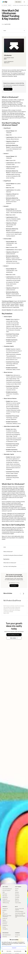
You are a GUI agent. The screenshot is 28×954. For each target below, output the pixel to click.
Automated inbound (7, 888)
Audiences (5, 918)
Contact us (17, 934)
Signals (4, 920)
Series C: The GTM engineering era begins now (20, 916)
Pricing (4, 927)
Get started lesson (7, 934)
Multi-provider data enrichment (7, 916)
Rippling (17, 899)
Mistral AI (17, 901)
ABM (4, 892)
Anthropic (17, 895)
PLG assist (5, 894)
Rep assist (5, 895)
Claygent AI (5, 908)
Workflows (5, 922)
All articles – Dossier (6, 5)
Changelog (5, 928)
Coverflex (17, 897)
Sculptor (4, 910)
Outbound (5, 899)
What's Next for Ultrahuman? (9, 562)
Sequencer (5, 913)
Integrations (5, 925)
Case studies (18, 902)
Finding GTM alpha (19, 911)
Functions (5, 923)
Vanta (16, 890)
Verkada (17, 892)
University (5, 936)
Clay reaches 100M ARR (20, 913)
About (16, 936)
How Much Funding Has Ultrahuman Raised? (13, 555)
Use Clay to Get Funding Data (9, 566)
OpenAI (16, 888)
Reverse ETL (5, 897)
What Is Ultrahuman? (8, 551)
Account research (6, 890)
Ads (3, 912)
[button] (14, 31)
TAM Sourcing (6, 902)
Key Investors (6, 559)
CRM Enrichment (6, 901)
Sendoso (17, 894)
